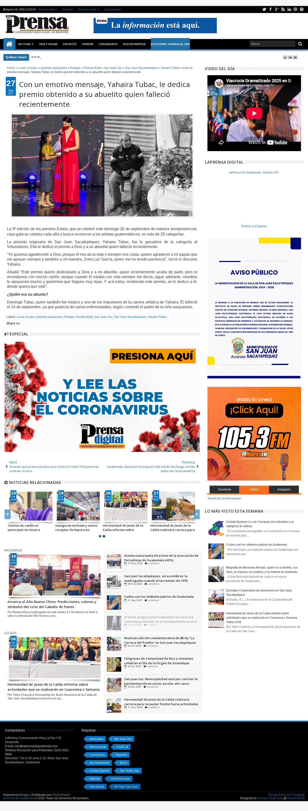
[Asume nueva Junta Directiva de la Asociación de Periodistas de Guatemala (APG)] (114, 582)
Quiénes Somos (47, 9)
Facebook (270, 9)
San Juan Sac (103, 317)
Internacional (97, 747)
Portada (69, 317)
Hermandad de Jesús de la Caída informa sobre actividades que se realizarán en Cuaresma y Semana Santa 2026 (125, 527)
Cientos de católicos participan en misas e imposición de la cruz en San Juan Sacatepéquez (29, 527)
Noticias (24, 44)
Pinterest (302, 9)
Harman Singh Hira (270, 798)
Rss (283, 9)
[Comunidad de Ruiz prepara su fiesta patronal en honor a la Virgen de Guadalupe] (114, 561)
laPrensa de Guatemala (18, 798)
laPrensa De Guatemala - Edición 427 (254, 172)
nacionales (96, 739)
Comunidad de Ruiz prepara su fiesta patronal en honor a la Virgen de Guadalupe (161, 557)
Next (8, 514)
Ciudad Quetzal (99, 770)
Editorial (94, 778)
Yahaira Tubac (157, 317)
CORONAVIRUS (108, 44)
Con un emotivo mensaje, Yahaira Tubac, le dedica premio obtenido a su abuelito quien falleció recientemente (104, 94)
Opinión (87, 44)
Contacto (67, 9)
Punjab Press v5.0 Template (286, 795)
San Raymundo (99, 762)
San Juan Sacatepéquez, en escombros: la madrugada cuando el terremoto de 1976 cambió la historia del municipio (155, 598)
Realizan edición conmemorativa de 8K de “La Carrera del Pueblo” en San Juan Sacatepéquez (160, 660)
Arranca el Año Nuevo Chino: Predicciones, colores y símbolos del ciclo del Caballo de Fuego (98, 57)
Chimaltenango (120, 778)
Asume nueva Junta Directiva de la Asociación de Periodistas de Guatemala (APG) (161, 578)
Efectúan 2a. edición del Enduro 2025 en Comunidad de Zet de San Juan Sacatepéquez (159, 640)
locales (30, 317)
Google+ (277, 9)
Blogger (24, 795)
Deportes (70, 44)
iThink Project (61, 795)
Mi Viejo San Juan (126, 786)
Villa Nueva (96, 786)
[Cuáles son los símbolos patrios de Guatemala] (114, 623)
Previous (197, 514)
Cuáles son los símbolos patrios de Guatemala (159, 617)
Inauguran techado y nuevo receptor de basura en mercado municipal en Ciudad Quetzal (76, 527)
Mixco (123, 762)
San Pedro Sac (129, 770)
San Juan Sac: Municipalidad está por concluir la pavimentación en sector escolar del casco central (161, 701)
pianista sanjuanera (49, 317)
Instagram (283, 489)
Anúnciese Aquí (87, 9)
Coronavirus (97, 755)
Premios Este (84, 317)
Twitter (264, 9)
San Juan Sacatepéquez (130, 317)
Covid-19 (122, 747)
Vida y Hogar (48, 44)
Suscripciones (112, 9)
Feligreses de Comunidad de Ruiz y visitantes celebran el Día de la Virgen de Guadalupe (158, 681)
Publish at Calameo (254, 226)
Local (20, 317)
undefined (152, 563)
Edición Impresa (134, 44)
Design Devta (296, 798)
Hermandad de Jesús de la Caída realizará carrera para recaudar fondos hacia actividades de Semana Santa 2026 (173, 527)
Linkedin (289, 9)
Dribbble (295, 9)
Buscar (299, 43)
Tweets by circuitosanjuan (224, 498)
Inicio (9, 44)
